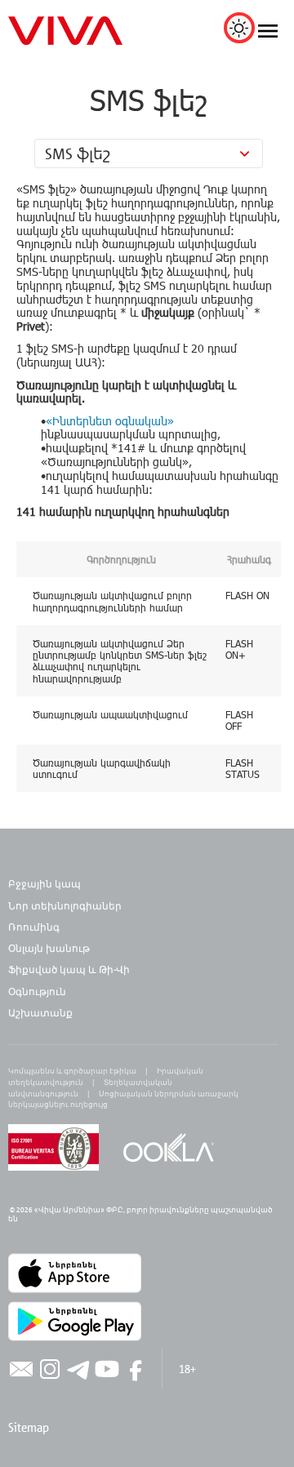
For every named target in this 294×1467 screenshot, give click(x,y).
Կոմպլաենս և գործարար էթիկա (72, 1070)
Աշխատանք (40, 1012)
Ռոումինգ (35, 926)
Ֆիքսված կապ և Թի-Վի (69, 969)
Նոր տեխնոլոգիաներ (65, 905)
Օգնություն (37, 991)
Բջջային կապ (44, 883)
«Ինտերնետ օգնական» (110, 421)
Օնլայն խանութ (49, 947)
